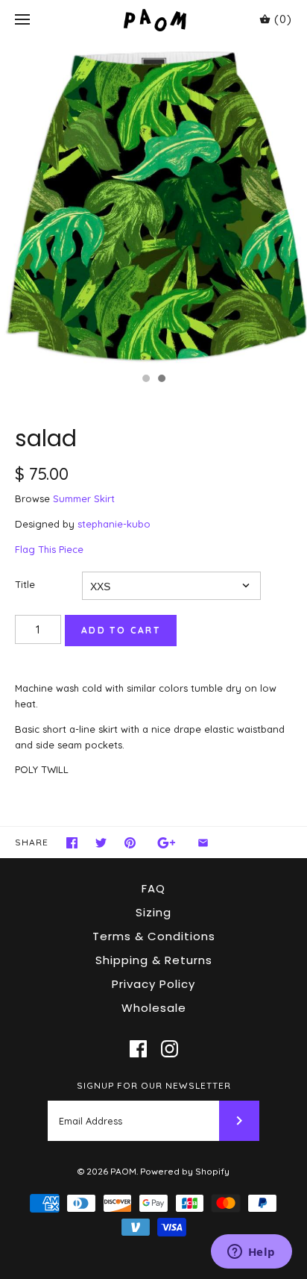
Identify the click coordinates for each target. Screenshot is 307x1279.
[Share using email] (203, 842)
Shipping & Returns (153, 960)
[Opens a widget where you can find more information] (251, 1253)
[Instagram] (169, 1048)
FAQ (153, 888)
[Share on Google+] (167, 842)
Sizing (153, 912)
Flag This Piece (49, 549)
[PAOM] (154, 19)
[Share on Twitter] (101, 842)
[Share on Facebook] (71, 842)
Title (25, 584)
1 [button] (145, 379)
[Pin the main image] (130, 842)
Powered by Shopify (185, 1171)
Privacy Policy (153, 984)
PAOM (123, 1171)
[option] (153, 202)
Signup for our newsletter (154, 1085)
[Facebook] (138, 1048)
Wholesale (153, 1008)
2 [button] (161, 379)
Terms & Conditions (153, 936)
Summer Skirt (84, 498)
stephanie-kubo (114, 524)
